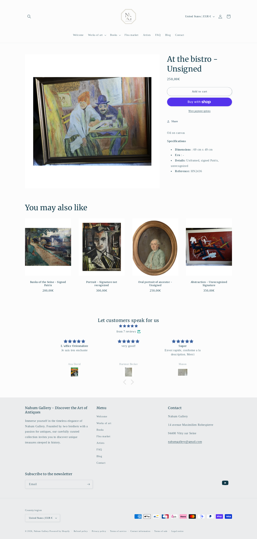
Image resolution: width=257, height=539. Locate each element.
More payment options (200, 111)
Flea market (103, 436)
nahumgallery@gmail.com (185, 441)
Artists (100, 443)
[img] (128, 326)
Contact (101, 462)
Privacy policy (99, 531)
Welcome (102, 416)
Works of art (104, 423)
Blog (99, 456)
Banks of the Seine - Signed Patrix (48, 284)
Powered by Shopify (59, 531)
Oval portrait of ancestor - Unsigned (155, 284)
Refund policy (81, 531)
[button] (29, 16)
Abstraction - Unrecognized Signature (209, 284)
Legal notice (177, 531)
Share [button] (174, 121)
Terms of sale (160, 531)
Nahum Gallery (41, 531)
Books (100, 429)
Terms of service (118, 531)
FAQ (99, 449)
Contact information (140, 531)
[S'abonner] (88, 484)
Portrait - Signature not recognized (101, 284)
